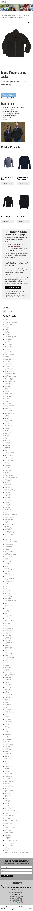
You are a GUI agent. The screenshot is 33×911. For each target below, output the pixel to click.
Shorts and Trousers (10, 827)
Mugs (6, 760)
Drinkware (7, 716)
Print (6, 718)
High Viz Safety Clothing (11, 793)
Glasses (7, 761)
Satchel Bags (8, 709)
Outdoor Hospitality (10, 393)
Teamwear (7, 681)
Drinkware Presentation (11, 370)
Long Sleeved (8, 802)
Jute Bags (7, 447)
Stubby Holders (9, 449)
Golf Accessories (9, 544)
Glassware (7, 349)
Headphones (8, 343)
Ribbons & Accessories (11, 496)
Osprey (6, 469)
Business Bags (8, 773)
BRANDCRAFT (8, 568)
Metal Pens (8, 808)
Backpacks (7, 768)
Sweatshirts (8, 632)
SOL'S (6, 707)
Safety (6, 706)
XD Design (7, 590)
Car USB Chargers (9, 368)
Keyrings (7, 669)
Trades (6, 729)
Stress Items (8, 529)
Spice (6, 613)
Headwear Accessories (11, 674)
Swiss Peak (8, 612)
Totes (6, 842)
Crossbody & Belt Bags (11, 322)
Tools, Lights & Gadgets (11, 840)
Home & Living (8, 676)
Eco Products (8, 785)
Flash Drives (8, 400)
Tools (6, 538)
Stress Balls (8, 835)
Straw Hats (7, 433)
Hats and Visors (9, 790)
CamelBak (7, 423)
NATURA (7, 526)
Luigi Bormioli (8, 487)
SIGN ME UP (7, 875)
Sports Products (9, 832)
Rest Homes (8, 635)
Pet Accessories (9, 427)
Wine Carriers (8, 425)
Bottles (7, 765)
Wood (6, 521)
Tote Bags (7, 664)
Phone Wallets (8, 363)
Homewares (8, 795)
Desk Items (8, 450)
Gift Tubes (7, 464)
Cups (6, 763)
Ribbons (7, 523)
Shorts (6, 825)
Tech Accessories (9, 338)
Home (3, 15)
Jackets (6, 798)
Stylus (6, 751)
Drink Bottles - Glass (10, 381)
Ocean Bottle (8, 639)
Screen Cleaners (9, 383)
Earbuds (7, 391)
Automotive (8, 484)
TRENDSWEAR (8, 546)
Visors (6, 625)
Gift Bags (7, 482)
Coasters (7, 696)
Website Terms (5, 907)
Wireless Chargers (9, 371)
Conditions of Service (17, 907)
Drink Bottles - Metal (10, 376)
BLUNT (7, 758)
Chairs (6, 723)
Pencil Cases (8, 531)
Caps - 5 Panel (8, 694)
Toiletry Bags (8, 642)
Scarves (7, 457)
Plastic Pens (8, 817)
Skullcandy (7, 445)
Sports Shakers (9, 359)
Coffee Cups (8, 364)
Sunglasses (8, 580)
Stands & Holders (9, 380)
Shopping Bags (9, 528)
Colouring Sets (8, 596)
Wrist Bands (8, 618)
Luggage (7, 803)
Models (7, 559)
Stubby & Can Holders (10, 491)
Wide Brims (8, 650)
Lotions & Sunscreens (10, 336)
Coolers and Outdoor (10, 780)
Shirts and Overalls (9, 822)
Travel (6, 588)
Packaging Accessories (11, 541)
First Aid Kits (8, 386)
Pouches (7, 334)
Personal (7, 576)
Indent (6, 319)
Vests (6, 850)
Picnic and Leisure (9, 815)
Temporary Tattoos (10, 712)
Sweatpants (8, 753)
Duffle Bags (8, 734)
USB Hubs (7, 388)
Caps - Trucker (8, 556)
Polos (6, 608)
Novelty (7, 655)
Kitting (6, 586)
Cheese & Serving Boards (11, 477)
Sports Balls (8, 499)
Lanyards (7, 428)
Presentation (8, 679)
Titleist (6, 733)
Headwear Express (9, 413)
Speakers (7, 401)
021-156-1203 (17, 894)
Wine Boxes (8, 565)
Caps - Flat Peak (9, 534)
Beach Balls (8, 617)
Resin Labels (8, 412)
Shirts (6, 702)
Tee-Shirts (7, 839)
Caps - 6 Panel (8, 721)
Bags (6, 770)
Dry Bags (7, 689)
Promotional (8, 595)
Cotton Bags (8, 615)
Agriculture (7, 755)
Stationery (7, 714)
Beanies (7, 771)
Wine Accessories (9, 405)
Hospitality (7, 756)
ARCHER (7, 326)
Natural (7, 506)
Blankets (7, 435)
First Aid (7, 356)
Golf (6, 603)
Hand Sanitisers (9, 378)
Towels (7, 415)
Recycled (7, 486)
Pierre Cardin (8, 637)
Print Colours (5, 85)
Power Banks (8, 348)
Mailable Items (8, 731)
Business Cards (9, 432)
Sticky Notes (8, 553)
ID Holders (7, 492)
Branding (6, 81)
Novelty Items (8, 645)
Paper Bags (8, 470)
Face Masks (8, 361)
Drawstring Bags (9, 489)
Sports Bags (8, 830)
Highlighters (8, 472)
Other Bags (8, 509)
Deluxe (6, 726)
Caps (6, 775)
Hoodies (7, 797)
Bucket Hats (8, 602)
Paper (6, 438)
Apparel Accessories (10, 657)
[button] (28, 22)
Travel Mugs (8, 339)
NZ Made (7, 467)
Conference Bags (9, 570)
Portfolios (7, 738)
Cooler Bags (8, 687)
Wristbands (8, 667)
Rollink (6, 591)
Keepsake (7, 507)
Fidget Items (8, 691)
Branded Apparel (9, 766)
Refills (6, 701)
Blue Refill (7, 462)
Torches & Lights (9, 395)
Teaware (7, 398)
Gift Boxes (7, 440)
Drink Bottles (8, 385)
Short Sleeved (8, 823)
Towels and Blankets (10, 844)
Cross (6, 329)
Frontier (7, 331)
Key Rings (7, 407)
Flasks (6, 390)
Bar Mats (7, 571)
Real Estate (8, 633)
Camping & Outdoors (10, 459)
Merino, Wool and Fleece (11, 807)
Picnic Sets (7, 697)
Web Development (6, 909)
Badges (7, 549)
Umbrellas (7, 627)
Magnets (7, 741)
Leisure (7, 536)
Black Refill (7, 480)
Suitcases (7, 711)
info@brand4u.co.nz (17, 896)
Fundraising (8, 704)
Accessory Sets (9, 321)
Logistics (7, 610)
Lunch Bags (8, 548)
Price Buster (8, 684)
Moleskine (7, 686)
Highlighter (7, 418)
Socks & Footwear (9, 728)
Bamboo (7, 502)
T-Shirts (7, 563)
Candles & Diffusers (10, 366)
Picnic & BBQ (8, 746)
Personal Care (8, 351)
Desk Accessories (9, 551)
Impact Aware (8, 324)
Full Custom (8, 422)
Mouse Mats (8, 396)
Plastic (6, 583)
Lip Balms (7, 341)
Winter (6, 566)
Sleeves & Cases (9, 353)
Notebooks (8, 408)
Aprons (6, 585)
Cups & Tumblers (9, 354)
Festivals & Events (9, 524)
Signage (7, 516)
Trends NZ (7, 640)
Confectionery (8, 511)
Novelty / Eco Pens (10, 810)
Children (7, 682)
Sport (6, 558)
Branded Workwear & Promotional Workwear (16, 852)
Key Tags (7, 800)
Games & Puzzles (9, 517)
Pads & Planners (9, 475)
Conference (8, 465)
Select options (8, 184)
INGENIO (7, 333)
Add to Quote (8, 95)
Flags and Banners (9, 786)
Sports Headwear (9, 578)
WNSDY (7, 327)
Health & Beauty (9, 659)
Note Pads (7, 573)
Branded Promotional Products (13, 820)
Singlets (7, 828)
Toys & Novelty (9, 845)
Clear (30, 85)
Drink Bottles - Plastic (10, 373)
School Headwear (9, 744)
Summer (7, 543)
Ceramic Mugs (8, 344)
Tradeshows (8, 442)
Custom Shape (8, 443)
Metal (6, 607)
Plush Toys (7, 736)
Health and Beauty (9, 792)
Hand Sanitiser (8, 346)
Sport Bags (8, 665)
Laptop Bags (8, 358)
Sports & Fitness (9, 420)
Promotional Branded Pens (12, 812)
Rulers (6, 512)
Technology (8, 748)
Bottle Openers (9, 644)
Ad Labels (7, 454)
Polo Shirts (7, 818)
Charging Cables (9, 375)
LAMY (6, 662)
